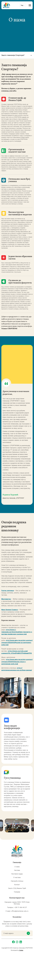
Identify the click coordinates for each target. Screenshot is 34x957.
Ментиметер (6, 599)
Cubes (21, 950)
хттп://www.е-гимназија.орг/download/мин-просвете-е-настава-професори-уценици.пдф (16, 632)
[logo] (17, 851)
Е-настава (17, 877)
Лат (22, 10)
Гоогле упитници (7, 590)
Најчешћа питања (17, 881)
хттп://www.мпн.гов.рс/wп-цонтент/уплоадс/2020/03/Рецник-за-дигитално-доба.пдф (17, 642)
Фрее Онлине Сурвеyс (9, 610)
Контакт (17, 884)
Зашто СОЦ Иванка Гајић (17, 888)
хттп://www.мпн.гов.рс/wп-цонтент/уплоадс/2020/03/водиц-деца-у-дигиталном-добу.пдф (17, 662)
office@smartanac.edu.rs (19, 911)
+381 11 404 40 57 (20, 907)
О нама (17, 867)
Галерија (17, 892)
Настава (17, 870)
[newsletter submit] (28, 933)
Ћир (22, 5)
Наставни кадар (17, 874)
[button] (29, 825)
